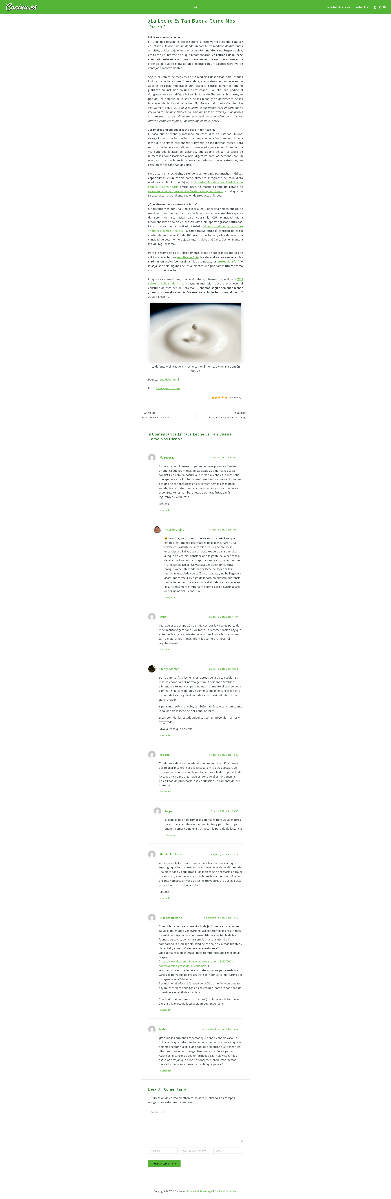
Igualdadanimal (169, 379)
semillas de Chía (188, 257)
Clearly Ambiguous (168, 388)
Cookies (219, 1191)
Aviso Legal (206, 1191)
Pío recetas (166, 457)
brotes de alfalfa (228, 261)
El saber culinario (170, 918)
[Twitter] (379, 7)
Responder (165, 510)
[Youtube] (384, 7)
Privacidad (231, 1191)
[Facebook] (375, 7)
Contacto (192, 1191)
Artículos (362, 7)
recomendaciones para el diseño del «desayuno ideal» (185, 191)
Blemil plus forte (170, 854)
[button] (195, 7)
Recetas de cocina (339, 7)
